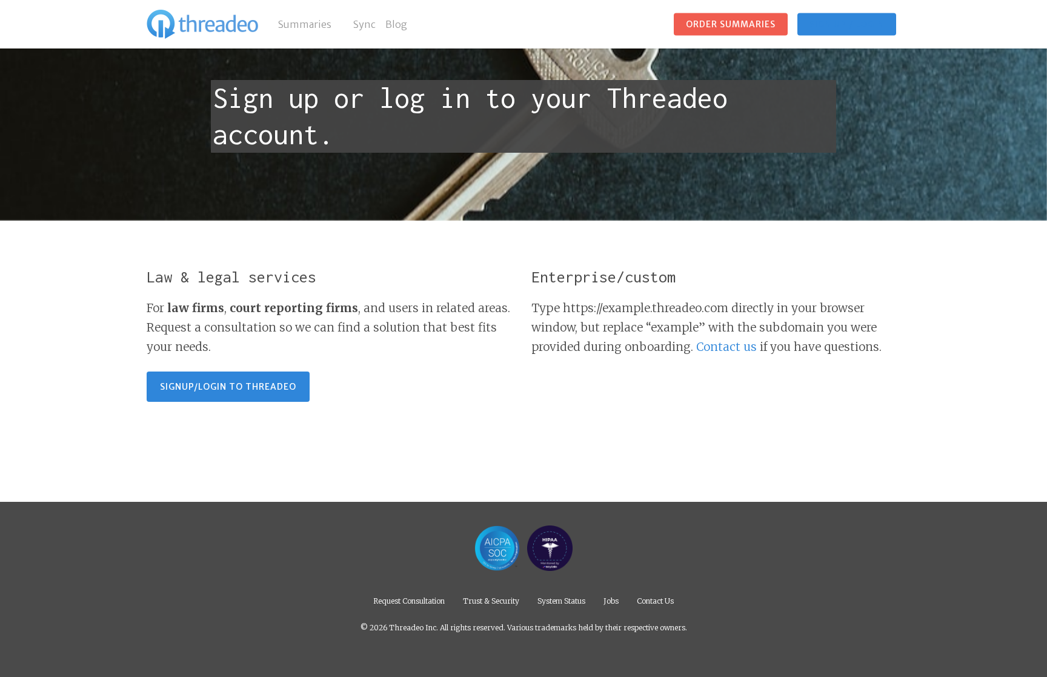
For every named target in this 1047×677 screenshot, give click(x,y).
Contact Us (655, 600)
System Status (561, 600)
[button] (228, 387)
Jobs (611, 600)
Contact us (726, 346)
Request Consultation (409, 600)
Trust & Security (491, 600)
